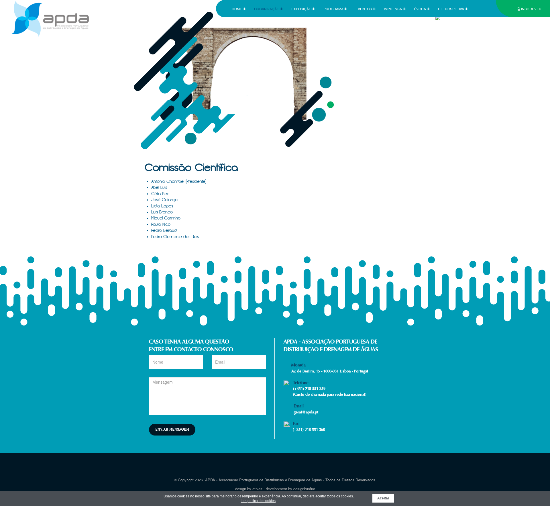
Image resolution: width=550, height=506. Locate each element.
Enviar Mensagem (172, 429)
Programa (333, 8)
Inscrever (530, 8)
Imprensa (393, 8)
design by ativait (248, 488)
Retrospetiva (451, 8)
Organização (267, 8)
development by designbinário (290, 488)
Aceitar (383, 498)
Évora (420, 8)
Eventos (364, 8)
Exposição (301, 8)
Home (237, 8)
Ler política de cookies (258, 501)
